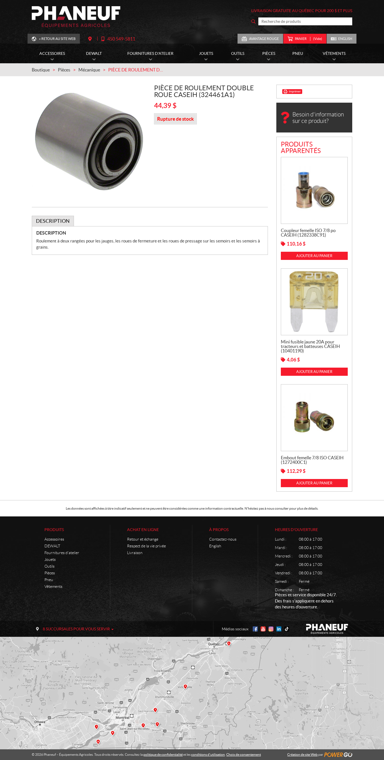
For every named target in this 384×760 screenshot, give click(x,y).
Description (53, 221)
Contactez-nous (222, 539)
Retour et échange (142, 539)
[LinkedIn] (278, 628)
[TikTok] (286, 628)
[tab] (53, 221)
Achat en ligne (143, 529)
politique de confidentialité (163, 754)
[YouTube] (263, 628)
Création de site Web (302, 754)
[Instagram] (271, 628)
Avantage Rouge (264, 39)
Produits (54, 529)
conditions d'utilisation (208, 754)
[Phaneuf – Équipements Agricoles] (76, 17)
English (345, 39)
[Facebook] (255, 628)
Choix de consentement (243, 754)
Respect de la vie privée (146, 546)
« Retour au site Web (57, 39)
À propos (219, 529)
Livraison (135, 552)
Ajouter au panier (314, 256)
